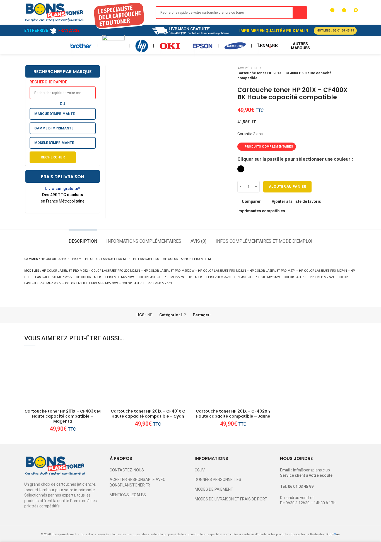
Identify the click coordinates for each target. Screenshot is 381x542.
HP (183, 315)
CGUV (200, 470)
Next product (354, 73)
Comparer (251, 201)
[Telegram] (241, 315)
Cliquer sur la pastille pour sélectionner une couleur (294, 159)
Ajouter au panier (287, 186)
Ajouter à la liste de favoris (296, 201)
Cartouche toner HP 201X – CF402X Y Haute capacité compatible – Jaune (233, 414)
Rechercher (53, 157)
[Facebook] (216, 315)
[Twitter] (222, 315)
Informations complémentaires (143, 241)
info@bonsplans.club (311, 470)
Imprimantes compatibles (261, 211)
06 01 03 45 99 (301, 486)
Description (83, 241)
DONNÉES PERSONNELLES (218, 479)
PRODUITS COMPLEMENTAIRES (269, 146)
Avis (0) (198, 241)
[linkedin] (235, 315)
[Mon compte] (319, 12)
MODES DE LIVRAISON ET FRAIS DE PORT (231, 499)
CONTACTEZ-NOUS (127, 470)
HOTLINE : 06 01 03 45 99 (335, 30)
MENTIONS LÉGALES (128, 495)
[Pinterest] (229, 315)
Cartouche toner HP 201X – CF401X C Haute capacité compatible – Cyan (148, 414)
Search (300, 12)
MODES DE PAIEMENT (214, 489)
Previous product (343, 73)
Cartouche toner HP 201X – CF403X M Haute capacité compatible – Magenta (63, 416)
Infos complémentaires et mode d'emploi (264, 241)
